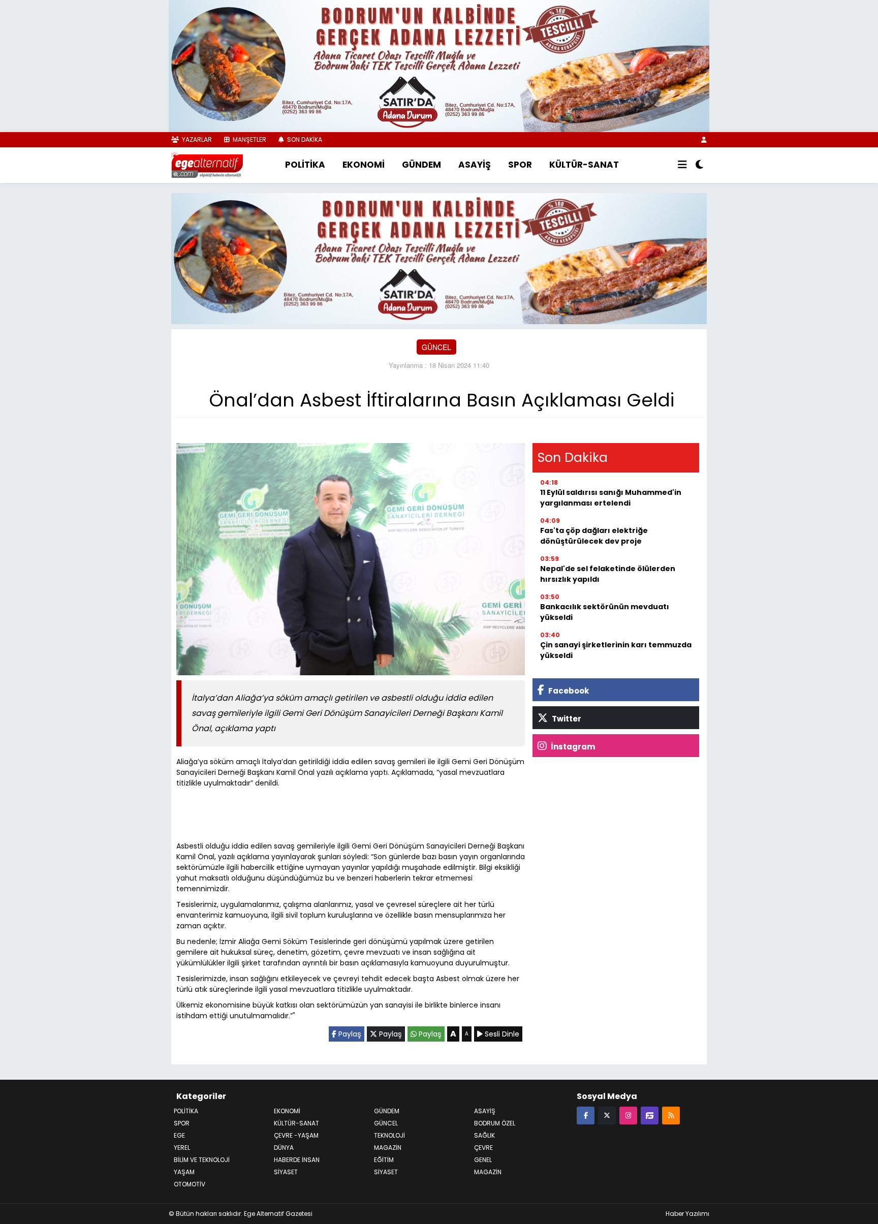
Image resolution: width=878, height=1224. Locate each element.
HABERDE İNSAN (297, 1159)
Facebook (568, 690)
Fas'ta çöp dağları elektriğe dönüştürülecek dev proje (594, 535)
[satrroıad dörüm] (439, 257)
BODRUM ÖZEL (494, 1123)
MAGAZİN (387, 1147)
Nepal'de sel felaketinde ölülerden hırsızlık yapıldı (607, 573)
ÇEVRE (483, 1147)
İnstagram (572, 746)
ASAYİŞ (474, 165)
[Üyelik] (704, 139)
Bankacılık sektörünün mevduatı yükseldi (604, 612)
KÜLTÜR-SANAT (584, 165)
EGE (179, 1135)
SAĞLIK (484, 1135)
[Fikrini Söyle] (649, 1115)
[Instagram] (628, 1115)
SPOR (520, 165)
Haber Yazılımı (687, 1213)
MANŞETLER (248, 139)
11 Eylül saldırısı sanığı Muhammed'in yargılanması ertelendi (610, 497)
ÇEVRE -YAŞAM (296, 1135)
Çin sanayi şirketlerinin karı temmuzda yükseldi (616, 650)
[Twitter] (607, 1115)
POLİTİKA (305, 165)
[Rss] (671, 1115)
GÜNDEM (421, 165)
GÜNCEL (436, 347)
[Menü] (682, 165)
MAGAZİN (487, 1172)
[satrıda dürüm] (439, 65)
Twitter (565, 718)
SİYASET (286, 1172)
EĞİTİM (384, 1159)
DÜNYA (284, 1147)
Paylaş (348, 1034)
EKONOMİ (363, 165)
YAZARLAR (196, 139)
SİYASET (386, 1172)
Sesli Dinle (501, 1034)
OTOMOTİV (189, 1184)
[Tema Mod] (699, 165)
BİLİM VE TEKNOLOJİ (202, 1159)
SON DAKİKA (304, 139)
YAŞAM (184, 1172)
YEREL (182, 1147)
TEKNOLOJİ (389, 1135)
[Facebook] (585, 1115)
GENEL (483, 1159)
